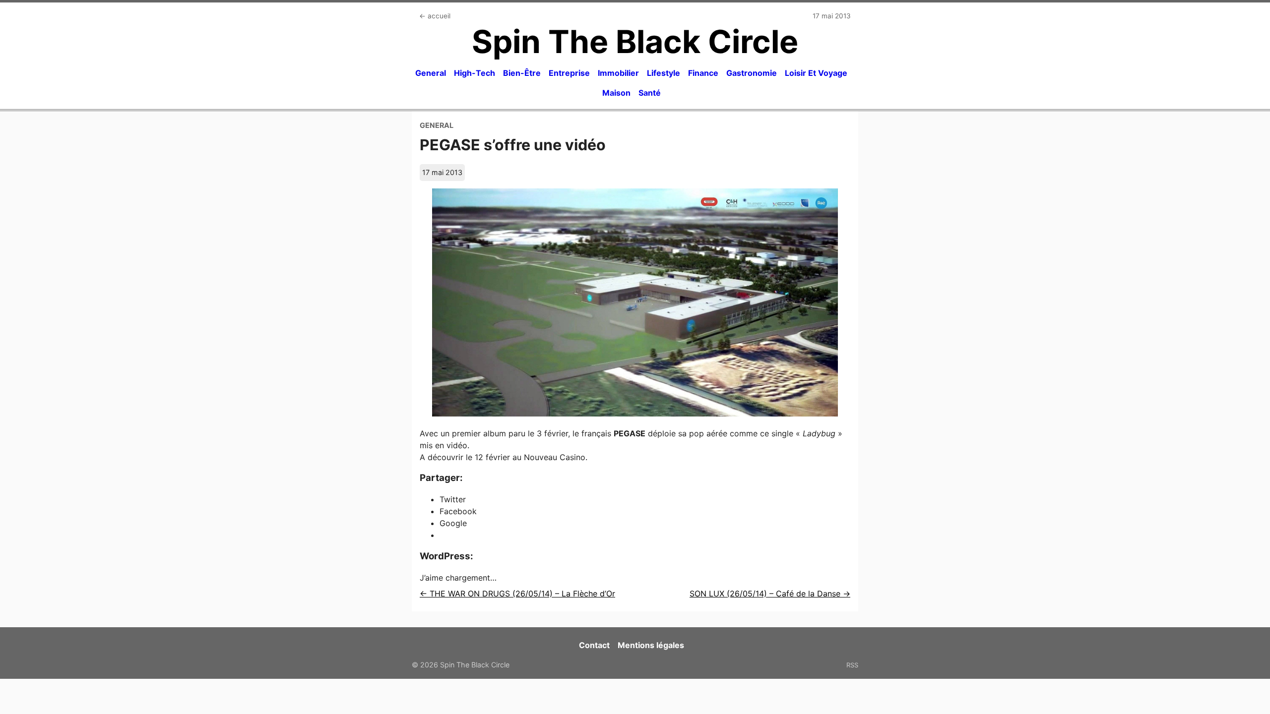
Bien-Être (522, 73)
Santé (649, 93)
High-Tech (474, 73)
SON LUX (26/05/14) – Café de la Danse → (770, 593)
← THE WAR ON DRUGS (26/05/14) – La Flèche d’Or (517, 593)
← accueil (434, 16)
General (430, 73)
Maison (616, 93)
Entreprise (569, 73)
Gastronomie (751, 73)
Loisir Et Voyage (816, 73)
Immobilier (618, 73)
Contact (594, 645)
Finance (703, 73)
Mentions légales (651, 645)
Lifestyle (663, 73)
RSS (852, 665)
